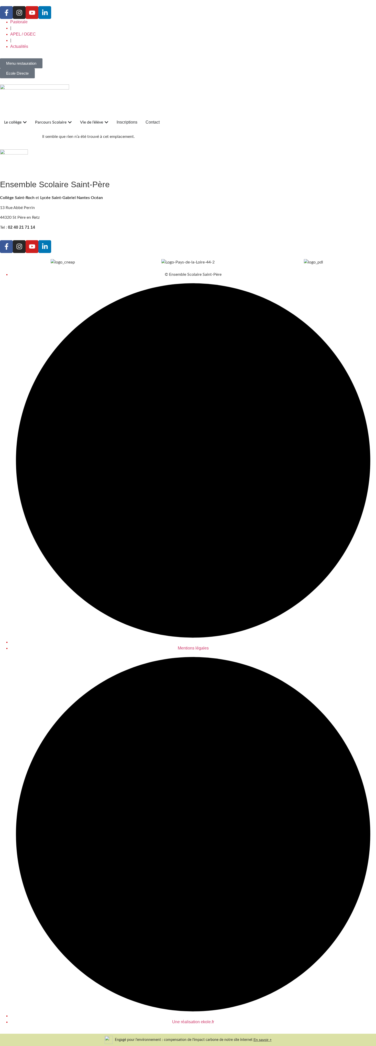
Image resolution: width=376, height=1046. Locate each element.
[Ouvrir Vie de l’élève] (106, 122)
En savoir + (262, 1040)
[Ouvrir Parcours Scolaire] (70, 122)
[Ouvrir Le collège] (25, 122)
